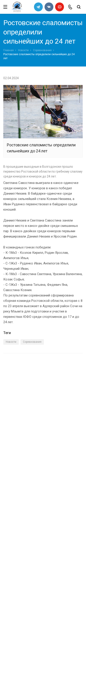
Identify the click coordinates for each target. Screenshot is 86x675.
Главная (8, 50)
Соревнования (42, 50)
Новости (23, 50)
